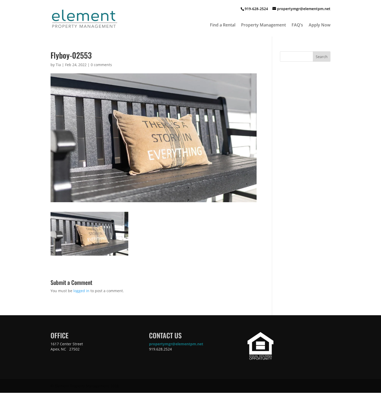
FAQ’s (297, 25)
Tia (58, 64)
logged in (81, 290)
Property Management (263, 25)
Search (322, 56)
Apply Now (319, 25)
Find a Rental (222, 25)
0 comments (101, 64)
